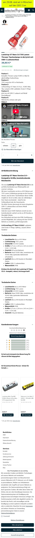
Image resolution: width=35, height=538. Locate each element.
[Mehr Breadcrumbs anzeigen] (2, 16)
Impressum (29, 506)
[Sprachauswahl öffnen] (29, 10)
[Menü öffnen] (2, 10)
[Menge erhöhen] (31, 155)
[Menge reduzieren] (3, 155)
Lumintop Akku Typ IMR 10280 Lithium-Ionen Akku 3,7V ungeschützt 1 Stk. (9, 398)
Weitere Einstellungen (17, 520)
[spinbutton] (17, 155)
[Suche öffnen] (33, 10)
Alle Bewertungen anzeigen (21, 70)
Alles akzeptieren (17, 525)
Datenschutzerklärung (8, 513)
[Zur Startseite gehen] (14, 10)
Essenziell (6, 516)
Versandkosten (16, 165)
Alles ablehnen (17, 530)
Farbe (3, 142)
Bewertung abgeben (17, 336)
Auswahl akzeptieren (17, 535)
